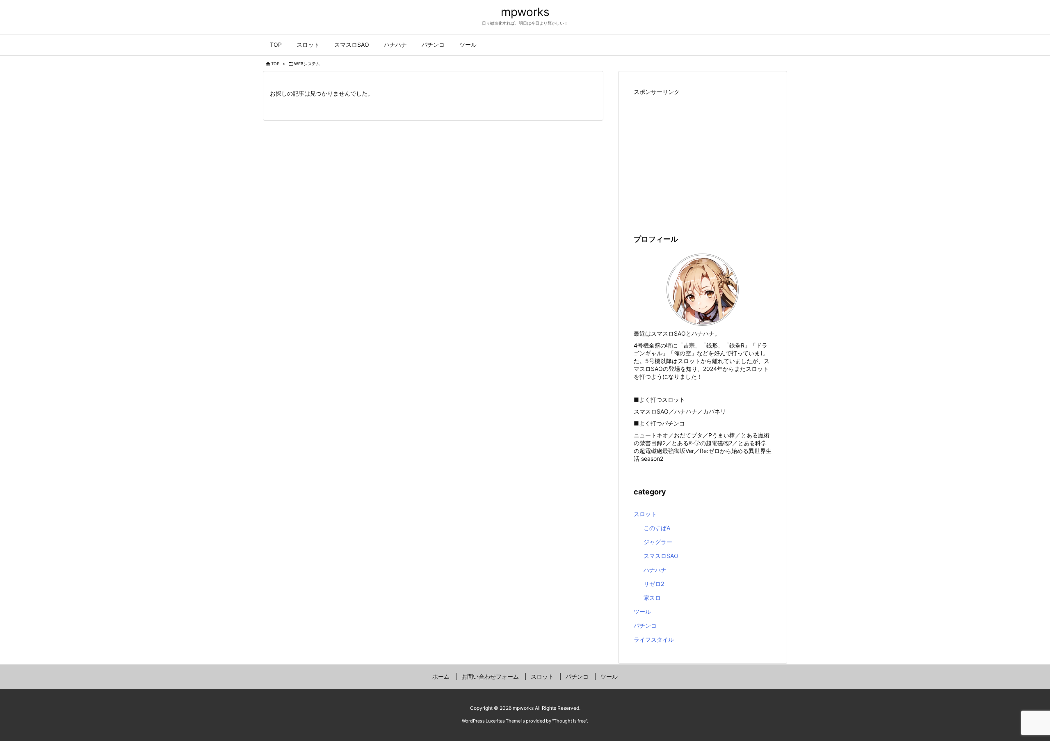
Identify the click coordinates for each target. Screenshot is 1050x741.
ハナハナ (655, 569)
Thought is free (570, 721)
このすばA (657, 527)
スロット (645, 513)
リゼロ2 (654, 583)
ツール (642, 611)
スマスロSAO (661, 555)
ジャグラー (658, 541)
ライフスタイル (654, 639)
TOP (275, 63)
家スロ (652, 597)
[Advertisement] (703, 155)
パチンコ (645, 625)
